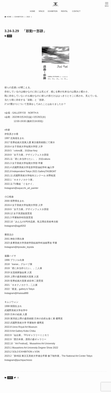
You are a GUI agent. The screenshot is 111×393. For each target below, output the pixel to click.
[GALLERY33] (55, 4)
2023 (9, 36)
